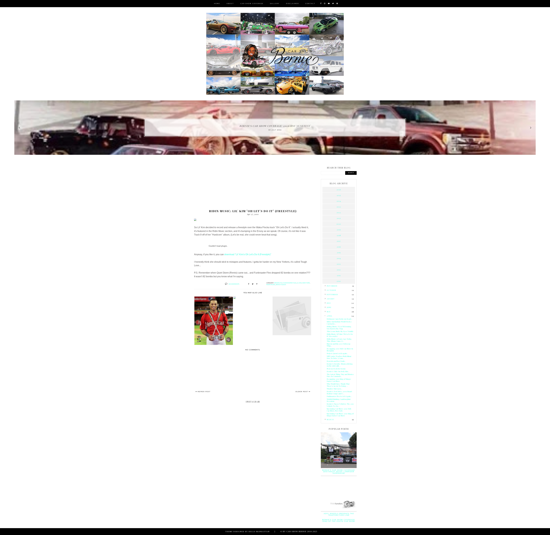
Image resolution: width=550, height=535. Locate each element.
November (332, 286)
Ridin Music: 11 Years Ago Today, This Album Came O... (339, 340)
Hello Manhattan (259, 531)
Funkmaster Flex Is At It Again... (339, 396)
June (329, 307)
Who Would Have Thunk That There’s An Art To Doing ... (338, 385)
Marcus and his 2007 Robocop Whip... (338, 345)
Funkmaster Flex (289, 283)
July (329, 303)
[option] (275, 127)
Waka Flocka (281, 284)
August (330, 299)
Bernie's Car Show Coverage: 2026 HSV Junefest (275, 125)
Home (217, 3)
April (329, 316)
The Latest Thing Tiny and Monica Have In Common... (340, 375)
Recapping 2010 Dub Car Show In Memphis (340, 349)
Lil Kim (299, 283)
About (230, 3)
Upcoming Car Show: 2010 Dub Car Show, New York (339, 410)
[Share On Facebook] (248, 284)
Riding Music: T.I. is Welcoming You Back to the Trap (339, 327)
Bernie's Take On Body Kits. (338, 371)
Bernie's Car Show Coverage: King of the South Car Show (338, 520)
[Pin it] (256, 284)
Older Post (301, 392)
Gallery (274, 3)
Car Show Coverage (251, 3)
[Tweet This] (252, 284)
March (330, 419)
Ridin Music (270, 284)
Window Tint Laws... (334, 389)
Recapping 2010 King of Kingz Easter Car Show (339, 380)
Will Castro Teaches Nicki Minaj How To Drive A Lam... (339, 357)
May (329, 311)
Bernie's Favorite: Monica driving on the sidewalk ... (340, 365)
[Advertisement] (253, 185)
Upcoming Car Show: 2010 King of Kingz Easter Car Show (340, 414)
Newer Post (204, 392)
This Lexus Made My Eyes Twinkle (340, 331)
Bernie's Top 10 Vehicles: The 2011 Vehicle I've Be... (340, 405)
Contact (310, 3)
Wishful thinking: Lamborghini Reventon (338, 400)
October (331, 290)
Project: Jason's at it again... (337, 353)
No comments (234, 284)
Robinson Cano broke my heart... (339, 319)
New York (306, 283)
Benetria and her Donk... (336, 361)
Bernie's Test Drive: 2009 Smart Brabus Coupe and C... (339, 392)
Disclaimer (292, 3)
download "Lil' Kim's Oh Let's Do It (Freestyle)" (247, 254)
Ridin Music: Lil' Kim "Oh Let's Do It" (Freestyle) (340, 335)
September (332, 294)
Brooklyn (278, 283)
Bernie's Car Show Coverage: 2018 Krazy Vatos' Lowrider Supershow (338, 471)
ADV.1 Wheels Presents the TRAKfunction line (339, 514)
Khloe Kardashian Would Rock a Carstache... (339, 322)
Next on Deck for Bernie (336, 368)
